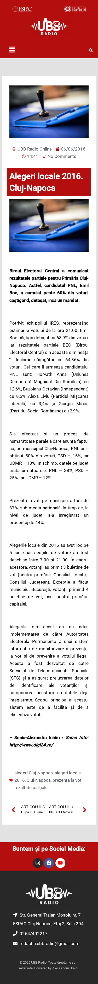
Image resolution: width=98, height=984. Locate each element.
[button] (12, 50)
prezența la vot (67, 780)
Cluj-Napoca (39, 780)
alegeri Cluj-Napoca (33, 772)
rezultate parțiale (31, 787)
